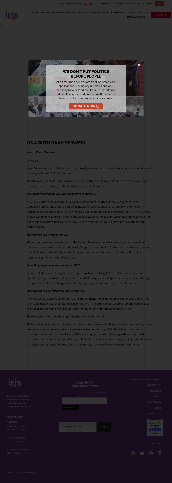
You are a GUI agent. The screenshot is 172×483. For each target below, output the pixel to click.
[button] (139, 65)
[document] (86, 241)
